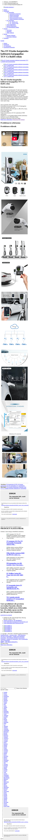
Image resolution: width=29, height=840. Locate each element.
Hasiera (5, 9)
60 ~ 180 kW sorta (14, 23)
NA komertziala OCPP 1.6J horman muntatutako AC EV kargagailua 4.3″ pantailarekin (13, 485)
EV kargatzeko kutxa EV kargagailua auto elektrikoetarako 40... (14, 587)
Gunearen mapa (13, 635)
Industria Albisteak (11, 35)
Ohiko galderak (10, 32)
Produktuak (6, 11)
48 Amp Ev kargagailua (6, 636)
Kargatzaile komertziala (15, 13)
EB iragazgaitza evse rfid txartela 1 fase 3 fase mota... (15, 564)
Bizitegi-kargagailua (14, 15)
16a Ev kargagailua (5, 640)
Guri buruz (9, 30)
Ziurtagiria (9, 31)
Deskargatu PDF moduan (19, 119)
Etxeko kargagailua (14, 16)
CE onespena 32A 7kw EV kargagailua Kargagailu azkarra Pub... (15, 542)
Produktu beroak (4, 635)
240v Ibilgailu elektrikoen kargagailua (15, 637)
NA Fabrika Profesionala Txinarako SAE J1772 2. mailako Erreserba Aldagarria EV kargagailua (13, 487)
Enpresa (5, 28)
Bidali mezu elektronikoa (6, 119)
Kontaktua (6, 38)
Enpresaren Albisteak (12, 36)
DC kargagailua (10, 20)
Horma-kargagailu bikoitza (16, 17)
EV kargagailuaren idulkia (13, 27)
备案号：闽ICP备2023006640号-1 (9, 642)
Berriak (5, 34)
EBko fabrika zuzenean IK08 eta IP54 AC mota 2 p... (15, 554)
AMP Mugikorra (22, 635)
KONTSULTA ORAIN (6, 615)
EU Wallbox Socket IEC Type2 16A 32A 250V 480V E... (15, 575)
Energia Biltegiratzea (11, 26)
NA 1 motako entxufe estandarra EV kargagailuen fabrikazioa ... (15, 598)
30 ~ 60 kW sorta (14, 22)
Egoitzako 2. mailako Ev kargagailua (9, 639)
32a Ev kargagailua (23, 639)
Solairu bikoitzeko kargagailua (17, 19)
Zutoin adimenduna (11, 24)
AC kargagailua (10, 12)
